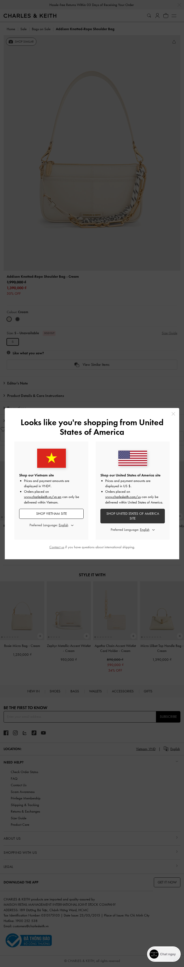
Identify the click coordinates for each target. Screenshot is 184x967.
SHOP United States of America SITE (132, 515)
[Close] (173, 413)
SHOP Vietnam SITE (51, 513)
